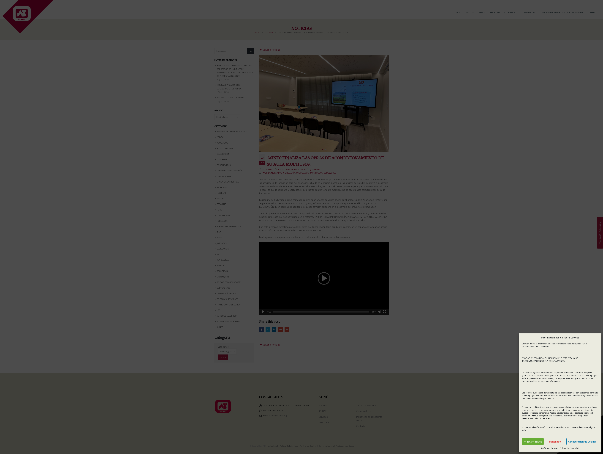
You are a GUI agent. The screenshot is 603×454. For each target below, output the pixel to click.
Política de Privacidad (569, 448)
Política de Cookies (549, 448)
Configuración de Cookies (582, 441)
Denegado (555, 441)
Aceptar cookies (533, 441)
